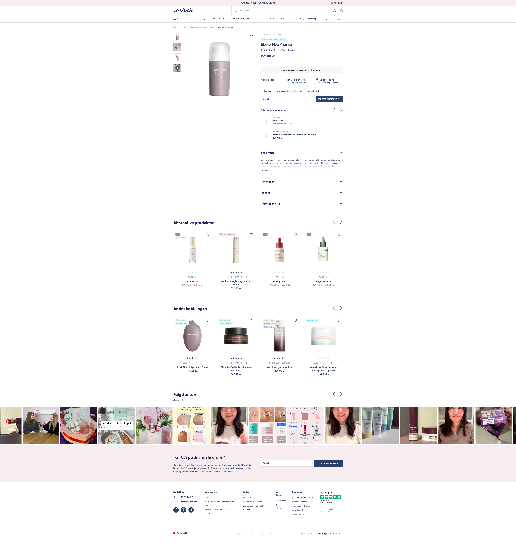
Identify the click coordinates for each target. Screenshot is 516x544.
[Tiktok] (191, 510)
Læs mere (265, 170)
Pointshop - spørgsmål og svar (217, 509)
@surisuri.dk (178, 400)
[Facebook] (176, 510)
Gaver (262, 18)
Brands (226, 18)
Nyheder (271, 18)
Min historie (281, 500)
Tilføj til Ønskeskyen (289, 50)
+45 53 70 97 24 (187, 497)
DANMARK (182, 533)
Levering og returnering (302, 497)
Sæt (254, 18)
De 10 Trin (292, 18)
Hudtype (203, 18)
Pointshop (312, 18)
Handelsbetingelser (300, 501)
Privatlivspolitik (298, 510)
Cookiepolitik (298, 514)
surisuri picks (325, 18)
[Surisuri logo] (183, 10)
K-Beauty (191, 18)
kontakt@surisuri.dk (189, 501)
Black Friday (278, 506)
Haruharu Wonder (271, 34)
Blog (302, 18)
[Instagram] (183, 510)
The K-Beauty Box (241, 18)
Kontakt (207, 497)
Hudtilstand (214, 18)
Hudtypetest (339, 18)
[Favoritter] (251, 36)
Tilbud (281, 18)
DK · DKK (338, 3)
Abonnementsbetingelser (303, 505)
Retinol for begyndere (253, 501)
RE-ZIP (207, 513)
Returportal (209, 517)
